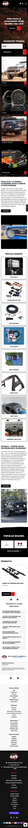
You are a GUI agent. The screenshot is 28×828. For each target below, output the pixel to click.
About (15, 798)
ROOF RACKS (14, 742)
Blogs (14, 806)
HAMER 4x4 (14, 692)
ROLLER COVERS (14, 726)
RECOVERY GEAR (14, 728)
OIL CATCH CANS (14, 746)
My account (14, 804)
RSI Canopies (14, 701)
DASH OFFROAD (14, 696)
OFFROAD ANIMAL (14, 699)
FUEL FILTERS (14, 730)
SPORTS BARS (14, 725)
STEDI (14, 697)
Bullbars (14, 707)
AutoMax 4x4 (12, 826)
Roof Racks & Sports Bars (14, 711)
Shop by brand (14, 794)
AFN (14, 690)
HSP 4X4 (14, 694)
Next (17, 599)
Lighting (14, 709)
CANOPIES (14, 738)
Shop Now (12, 28)
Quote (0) (27, 208)
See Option (7, 594)
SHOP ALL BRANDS (13, 551)
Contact (14, 802)
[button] (25, 3)
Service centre (14, 796)
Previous (10, 599)
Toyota (14, 715)
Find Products (7, 52)
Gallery (14, 800)
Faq (14, 808)
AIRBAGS (14, 736)
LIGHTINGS (14, 740)
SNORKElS (14, 744)
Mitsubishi (14, 717)
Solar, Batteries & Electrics (14, 713)
